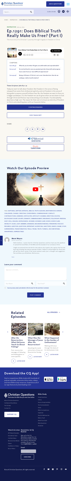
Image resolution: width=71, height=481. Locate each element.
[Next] (62, 330)
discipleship (8, 218)
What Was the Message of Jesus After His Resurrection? (35, 341)
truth (39, 229)
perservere (53, 223)
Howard (32, 221)
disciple (57, 216)
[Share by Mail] (43, 129)
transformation (21, 229)
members (24, 223)
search (54, 226)
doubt (15, 218)
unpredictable (19, 231)
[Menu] (67, 4)
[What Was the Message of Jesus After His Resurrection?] (35, 329)
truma (34, 229)
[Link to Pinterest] (57, 469)
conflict (51, 213)
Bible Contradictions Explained (43, 411)
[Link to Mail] (66, 469)
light (18, 223)
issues (14, 223)
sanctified (47, 226)
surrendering (9, 229)
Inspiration (13, 20)
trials (29, 229)
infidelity (7, 223)
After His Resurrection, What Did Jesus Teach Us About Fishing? (18, 342)
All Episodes (52, 312)
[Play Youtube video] (35, 189)
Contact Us (7, 408)
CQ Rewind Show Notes (10, 403)
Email (23, 447)
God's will (8, 221)
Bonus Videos (11, 448)
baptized (19, 210)
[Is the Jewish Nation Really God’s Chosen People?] (1, 240)
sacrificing (39, 226)
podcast (60, 223)
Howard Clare (40, 221)
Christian (22, 213)
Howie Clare (55, 221)
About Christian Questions (11, 400)
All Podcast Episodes (13, 433)
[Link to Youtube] (48, 469)
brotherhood (51, 210)
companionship (42, 213)
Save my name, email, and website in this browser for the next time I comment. (28, 288)
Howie (48, 221)
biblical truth (34, 210)
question (15, 226)
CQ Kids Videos (12, 438)
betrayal (25, 210)
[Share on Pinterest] (38, 129)
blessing (42, 210)
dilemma (43, 216)
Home (6, 20)
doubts (20, 218)
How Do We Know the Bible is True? (43, 417)
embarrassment (36, 218)
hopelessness (23, 221)
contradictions (10, 216)
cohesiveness (31, 213)
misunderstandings (42, 223)
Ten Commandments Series (43, 406)
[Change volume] (32, 55)
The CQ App (7, 405)
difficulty (36, 216)
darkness (20, 216)
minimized (30, 223)
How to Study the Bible (44, 402)
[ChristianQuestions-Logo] (12, 6)
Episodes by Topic (12, 435)
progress (7, 226)
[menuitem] (67, 4)
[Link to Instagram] (61, 469)
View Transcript (35, 115)
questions (22, 226)
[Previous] (7, 330)
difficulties (28, 216)
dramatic (27, 218)
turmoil (45, 229)
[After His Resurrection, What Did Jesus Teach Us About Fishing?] (18, 329)
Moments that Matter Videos (14, 442)
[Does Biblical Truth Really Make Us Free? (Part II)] (69, 240)
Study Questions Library (42, 398)
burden (59, 210)
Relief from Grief (42, 420)
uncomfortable (54, 229)
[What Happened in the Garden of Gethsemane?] (52, 329)
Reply (13, 256)
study (64, 226)
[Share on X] (32, 129)
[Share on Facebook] (27, 129)
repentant (30, 226)
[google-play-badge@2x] (62, 379)
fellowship (55, 218)
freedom (63, 218)
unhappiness (8, 231)
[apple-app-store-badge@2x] (48, 379)
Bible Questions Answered (42, 424)
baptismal (11, 210)
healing (15, 221)
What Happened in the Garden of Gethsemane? (52, 340)
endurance (47, 218)
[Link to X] (53, 469)
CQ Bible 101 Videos (13, 446)
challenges (8, 213)
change (15, 213)
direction (50, 216)
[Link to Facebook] (44, 469)
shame (59, 226)
